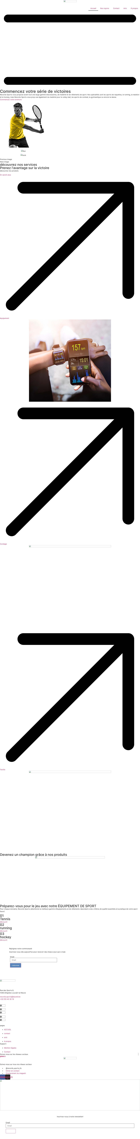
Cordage (3, 544)
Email (12, 957)
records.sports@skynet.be (10, 997)
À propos (134, 8)
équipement (4, 318)
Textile (2, 770)
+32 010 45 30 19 (7, 999)
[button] (11, 100)
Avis (125, 8)
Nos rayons (104, 8)
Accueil (93, 8)
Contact (116, 8)
